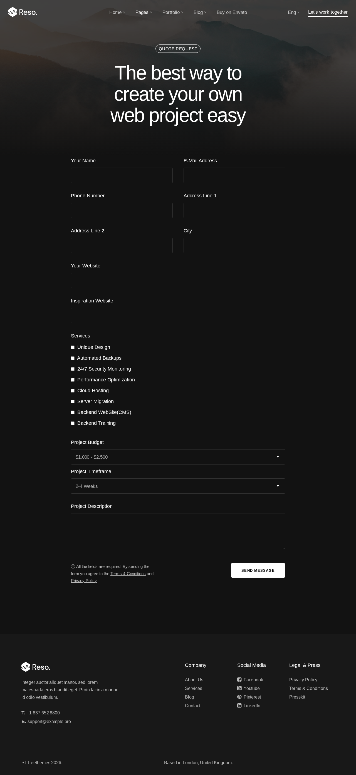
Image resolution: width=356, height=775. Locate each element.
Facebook (253, 679)
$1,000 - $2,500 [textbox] (92, 457)
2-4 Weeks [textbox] (87, 486)
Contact (192, 705)
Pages (142, 12)
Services (193, 688)
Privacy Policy (303, 679)
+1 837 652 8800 (43, 713)
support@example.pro (49, 721)
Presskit (297, 697)
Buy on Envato (232, 12)
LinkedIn (252, 705)
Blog (198, 12)
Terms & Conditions (308, 688)
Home (115, 12)
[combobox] (178, 456)
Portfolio (171, 12)
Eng (292, 12)
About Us (194, 679)
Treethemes (38, 762)
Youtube (252, 688)
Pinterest (252, 697)
